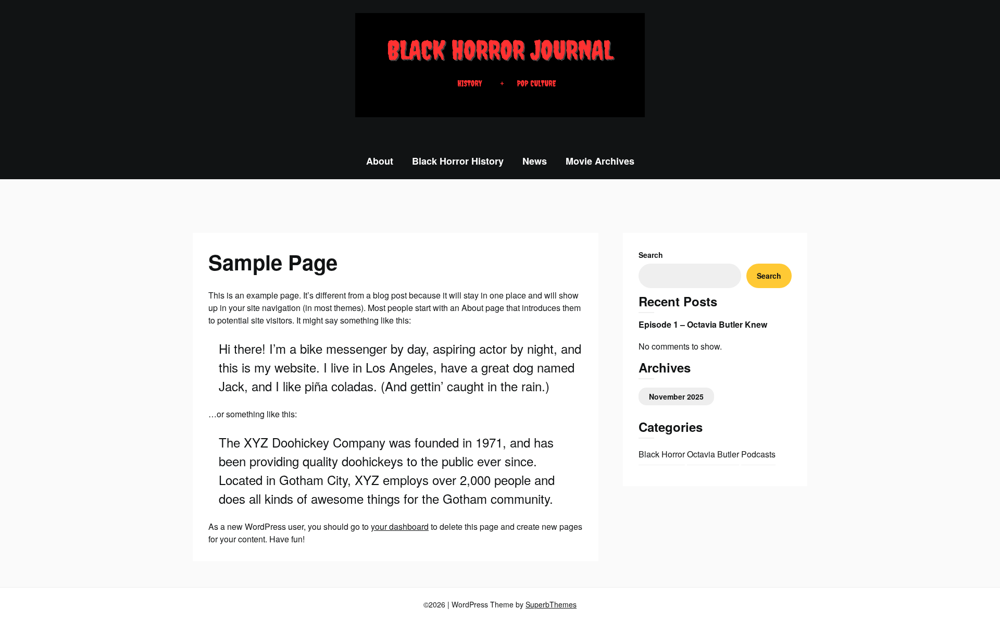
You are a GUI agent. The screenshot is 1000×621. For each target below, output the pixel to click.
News (534, 161)
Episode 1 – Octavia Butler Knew (703, 324)
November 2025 (676, 396)
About (379, 161)
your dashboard (400, 526)
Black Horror (662, 454)
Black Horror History (458, 161)
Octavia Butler (713, 454)
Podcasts (758, 454)
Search (651, 255)
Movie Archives (600, 161)
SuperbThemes (551, 604)
